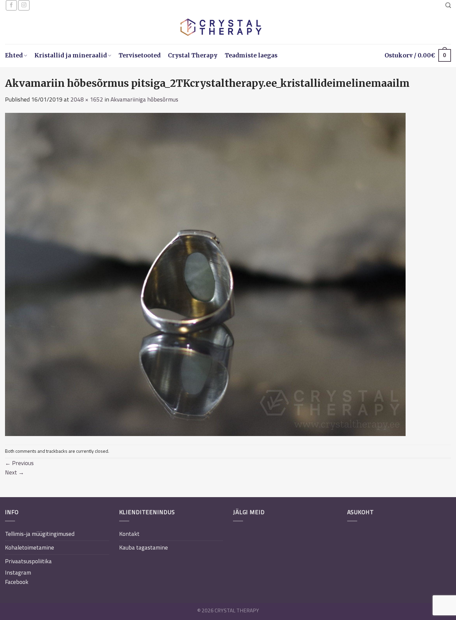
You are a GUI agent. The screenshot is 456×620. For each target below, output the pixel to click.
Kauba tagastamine (143, 547)
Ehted (14, 55)
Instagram (18, 572)
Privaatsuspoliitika (28, 561)
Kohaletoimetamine (29, 547)
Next (14, 472)
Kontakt (129, 533)
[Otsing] (448, 5)
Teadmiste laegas (251, 55)
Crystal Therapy (192, 55)
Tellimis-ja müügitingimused (39, 533)
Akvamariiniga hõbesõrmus (144, 99)
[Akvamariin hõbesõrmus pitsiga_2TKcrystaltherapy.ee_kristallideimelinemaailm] (205, 273)
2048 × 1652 (86, 99)
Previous (19, 462)
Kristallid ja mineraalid (70, 55)
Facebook (16, 581)
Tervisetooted (140, 55)
